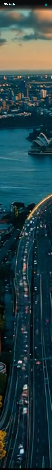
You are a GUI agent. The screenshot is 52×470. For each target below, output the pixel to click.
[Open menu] (46, 4)
